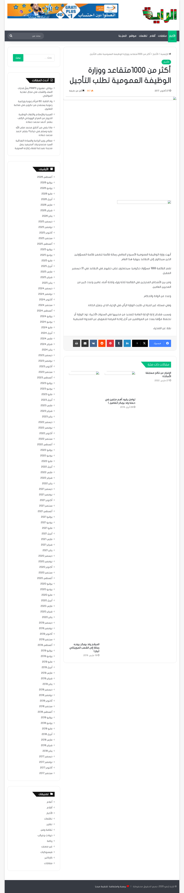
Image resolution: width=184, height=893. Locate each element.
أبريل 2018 (47, 734)
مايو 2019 (47, 662)
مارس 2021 (46, 539)
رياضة (49, 841)
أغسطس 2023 (44, 377)
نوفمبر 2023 (45, 361)
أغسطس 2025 (44, 244)
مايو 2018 (47, 728)
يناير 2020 (47, 617)
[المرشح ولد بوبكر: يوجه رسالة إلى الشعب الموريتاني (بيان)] (84, 506)
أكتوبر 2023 (45, 366)
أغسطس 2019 (45, 645)
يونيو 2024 (46, 322)
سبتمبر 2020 (45, 572)
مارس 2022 (46, 472)
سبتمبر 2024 (45, 305)
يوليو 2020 (46, 584)
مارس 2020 (46, 606)
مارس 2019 (46, 673)
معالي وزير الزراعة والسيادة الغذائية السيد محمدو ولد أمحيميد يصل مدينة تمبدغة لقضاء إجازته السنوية (33, 144)
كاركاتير (48, 858)
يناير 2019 (47, 684)
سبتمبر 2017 (45, 773)
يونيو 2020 (46, 589)
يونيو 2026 (46, 188)
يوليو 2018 (46, 717)
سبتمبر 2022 (45, 439)
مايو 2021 (47, 528)
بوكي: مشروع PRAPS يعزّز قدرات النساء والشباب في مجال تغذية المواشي (35, 92)
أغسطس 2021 (45, 511)
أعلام (49, 802)
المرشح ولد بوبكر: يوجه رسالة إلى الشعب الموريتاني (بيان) (84, 647)
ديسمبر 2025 (45, 221)
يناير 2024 (47, 350)
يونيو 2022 (46, 455)
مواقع (132, 36)
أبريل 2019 (47, 667)
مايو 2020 (47, 595)
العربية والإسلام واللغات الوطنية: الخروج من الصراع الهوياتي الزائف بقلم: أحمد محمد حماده (35, 118)
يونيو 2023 (46, 389)
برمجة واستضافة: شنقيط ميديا (110, 886)
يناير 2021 (47, 550)
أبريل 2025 (46, 266)
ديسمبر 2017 (45, 756)
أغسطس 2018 (45, 712)
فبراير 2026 (46, 210)
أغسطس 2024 (44, 311)
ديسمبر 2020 (45, 556)
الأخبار (172, 36)
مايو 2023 (47, 394)
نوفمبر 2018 (45, 695)
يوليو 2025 (46, 249)
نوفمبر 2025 (45, 227)
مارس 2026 (46, 205)
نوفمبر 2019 (45, 628)
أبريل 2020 (46, 600)
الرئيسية (164, 54)
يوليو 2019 (46, 650)
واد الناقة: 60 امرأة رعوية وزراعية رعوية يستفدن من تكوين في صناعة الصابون (33, 105)
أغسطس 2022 (44, 444)
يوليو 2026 (46, 182)
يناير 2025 (47, 283)
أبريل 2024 (46, 333)
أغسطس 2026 (44, 177)
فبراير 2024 (46, 344)
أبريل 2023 (46, 400)
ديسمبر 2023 (45, 355)
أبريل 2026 (46, 199)
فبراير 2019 (46, 678)
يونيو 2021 (46, 522)
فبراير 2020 (46, 611)
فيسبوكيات (46, 852)
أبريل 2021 (47, 533)
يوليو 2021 (46, 517)
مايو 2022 (47, 461)
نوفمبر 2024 (45, 294)
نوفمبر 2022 (45, 428)
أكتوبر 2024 (45, 299)
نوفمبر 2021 (45, 494)
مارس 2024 (46, 338)
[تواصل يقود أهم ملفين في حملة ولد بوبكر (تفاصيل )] (120, 383)
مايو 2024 (46, 327)
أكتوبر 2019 (46, 634)
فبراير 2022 (46, 478)
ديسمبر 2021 (45, 489)
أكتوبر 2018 (46, 701)
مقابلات (162, 36)
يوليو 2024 (46, 316)
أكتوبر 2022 (45, 433)
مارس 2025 (46, 272)
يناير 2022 (47, 483)
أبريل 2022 (46, 467)
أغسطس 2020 (44, 578)
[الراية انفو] (159, 15)
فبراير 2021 (46, 545)
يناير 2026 (47, 216)
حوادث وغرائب (45, 835)
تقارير (49, 824)
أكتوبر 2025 (45, 233)
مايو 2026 (47, 194)
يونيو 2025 (46, 255)
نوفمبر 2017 (45, 762)
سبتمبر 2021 (45, 506)
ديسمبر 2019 (45, 623)
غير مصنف (46, 846)
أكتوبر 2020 (45, 567)
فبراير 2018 (46, 745)
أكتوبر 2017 (46, 767)
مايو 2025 (47, 260)
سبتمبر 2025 (45, 238)
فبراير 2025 (46, 277)
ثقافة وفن (46, 830)
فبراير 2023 (46, 411)
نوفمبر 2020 (45, 561)
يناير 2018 (47, 751)
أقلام (152, 36)
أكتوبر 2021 (46, 500)
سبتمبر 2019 (45, 639)
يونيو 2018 (46, 723)
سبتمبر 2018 (45, 706)
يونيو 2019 (46, 656)
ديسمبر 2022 (45, 422)
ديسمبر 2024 (45, 288)
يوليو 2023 (46, 383)
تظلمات (143, 36)
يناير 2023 (47, 416)
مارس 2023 (46, 405)
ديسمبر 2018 (45, 689)
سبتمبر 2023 (45, 372)
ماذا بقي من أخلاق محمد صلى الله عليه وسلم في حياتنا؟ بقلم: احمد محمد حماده (34, 131)
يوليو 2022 (46, 450)
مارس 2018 (46, 740)
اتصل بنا (122, 36)
